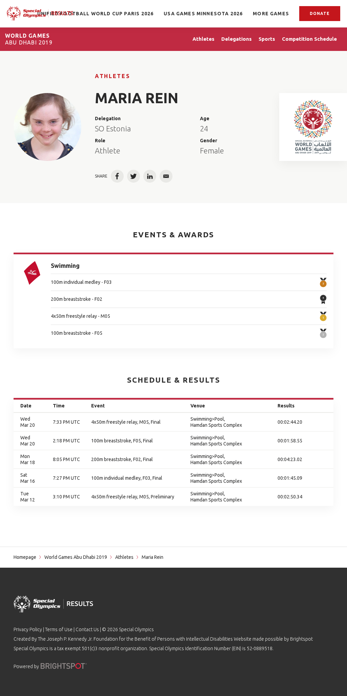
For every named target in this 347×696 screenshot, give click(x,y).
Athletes (112, 76)
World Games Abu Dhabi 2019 (75, 557)
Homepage (25, 557)
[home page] (40, 13)
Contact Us (87, 629)
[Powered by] (64, 666)
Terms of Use (59, 629)
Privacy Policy (28, 629)
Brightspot (301, 639)
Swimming (65, 265)
